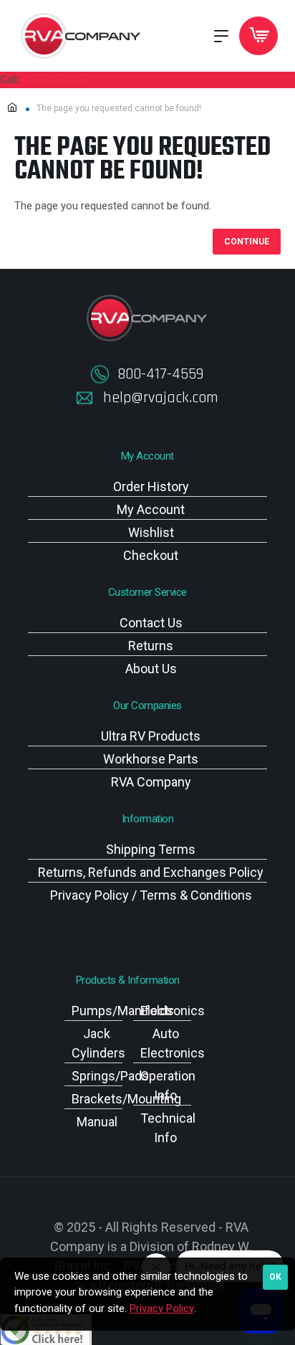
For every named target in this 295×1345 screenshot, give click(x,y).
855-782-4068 (55, 79)
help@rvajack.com (160, 398)
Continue (246, 242)
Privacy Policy (162, 1308)
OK (275, 1277)
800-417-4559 (160, 374)
